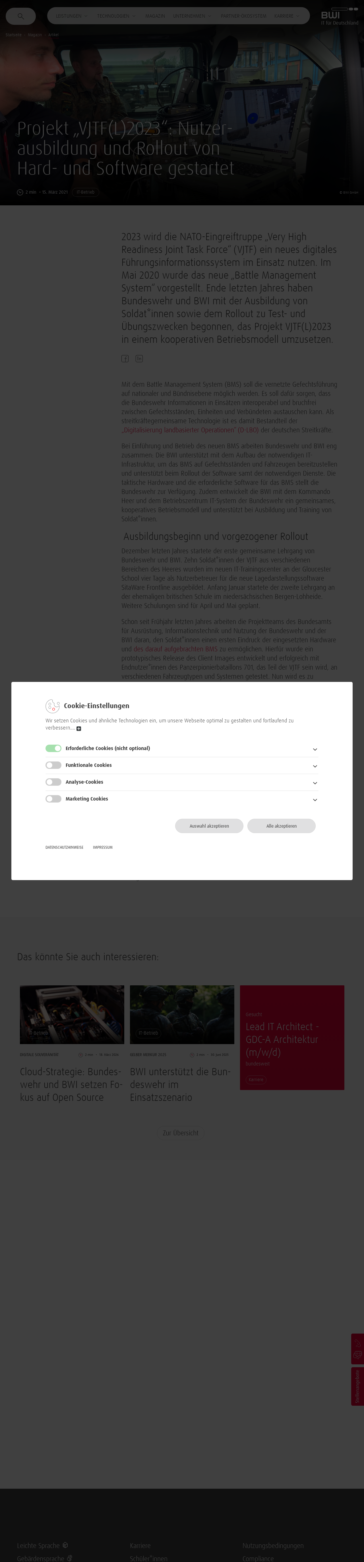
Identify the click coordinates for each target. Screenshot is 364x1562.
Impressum (103, 848)
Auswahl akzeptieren (209, 826)
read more (78, 728)
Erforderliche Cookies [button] (108, 748)
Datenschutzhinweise (64, 848)
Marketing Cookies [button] (87, 799)
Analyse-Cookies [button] (84, 782)
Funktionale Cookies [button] (89, 765)
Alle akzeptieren (281, 826)
